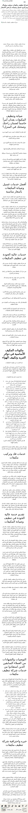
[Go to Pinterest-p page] (23, 806)
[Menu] (25, 2)
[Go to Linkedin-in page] (16, 806)
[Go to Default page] (26, 806)
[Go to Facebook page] (6, 806)
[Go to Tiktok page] (13, 806)
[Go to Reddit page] (20, 806)
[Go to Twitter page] (3, 806)
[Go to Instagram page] (10, 806)
